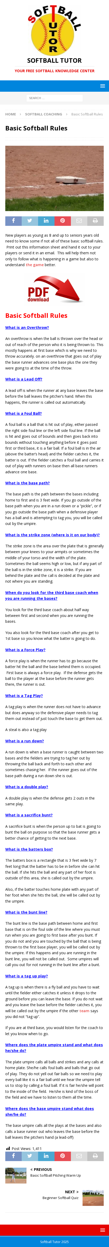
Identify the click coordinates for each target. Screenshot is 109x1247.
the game (35, 264)
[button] (102, 86)
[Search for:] (54, 97)
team (84, 1010)
